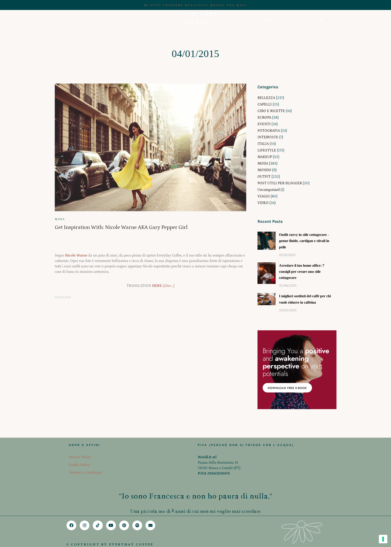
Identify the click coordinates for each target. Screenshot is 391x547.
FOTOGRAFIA (268, 131)
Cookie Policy (79, 465)
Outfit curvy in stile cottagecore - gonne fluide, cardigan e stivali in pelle (304, 241)
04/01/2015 (63, 297)
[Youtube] (111, 525)
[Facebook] (71, 525)
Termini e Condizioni (85, 472)
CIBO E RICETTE (271, 111)
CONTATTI (302, 19)
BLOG (119, 19)
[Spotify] (137, 525)
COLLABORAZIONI (266, 19)
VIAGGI (263, 196)
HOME (72, 19)
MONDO (264, 170)
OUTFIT (264, 177)
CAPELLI (264, 104)
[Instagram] (84, 525)
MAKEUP (264, 157)
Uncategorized (268, 190)
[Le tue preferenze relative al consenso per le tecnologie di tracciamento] (383, 539)
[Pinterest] (124, 525)
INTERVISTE (267, 137)
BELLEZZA (266, 98)
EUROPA (264, 117)
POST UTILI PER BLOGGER (279, 183)
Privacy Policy (80, 457)
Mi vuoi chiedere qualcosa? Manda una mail (195, 5)
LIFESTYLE (266, 150)
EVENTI (264, 124)
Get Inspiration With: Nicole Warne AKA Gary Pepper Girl (121, 227)
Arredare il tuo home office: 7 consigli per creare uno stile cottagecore (301, 272)
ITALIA (263, 144)
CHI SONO (96, 19)
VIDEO (263, 203)
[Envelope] (150, 525)
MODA (60, 219)
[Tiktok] (98, 525)
